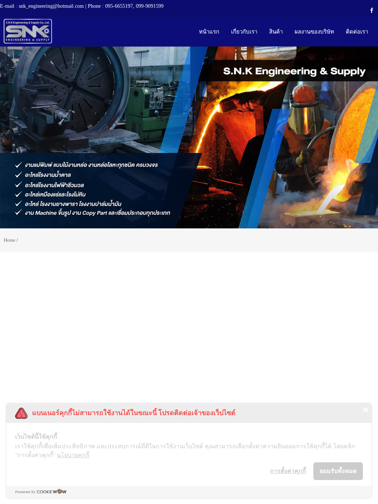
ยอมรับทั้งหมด (338, 470)
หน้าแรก (209, 31)
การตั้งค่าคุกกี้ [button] (288, 470)
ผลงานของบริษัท (314, 31)
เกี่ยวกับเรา (244, 31)
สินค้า (276, 31)
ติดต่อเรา (357, 31)
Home (10, 240)
